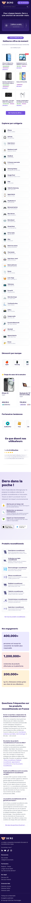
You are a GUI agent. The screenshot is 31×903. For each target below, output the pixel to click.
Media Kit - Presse (6, 866)
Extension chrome (6, 886)
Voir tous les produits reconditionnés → (15, 616)
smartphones (22, 732)
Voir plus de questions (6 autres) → (15, 825)
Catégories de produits (7, 859)
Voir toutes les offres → (15, 113)
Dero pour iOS (4, 877)
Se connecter (24, 2)
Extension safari (5, 890)
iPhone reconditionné (10, 760)
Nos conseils (4, 857)
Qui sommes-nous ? (6, 847)
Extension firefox (5, 888)
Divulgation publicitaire (7, 898)
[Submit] (27, 6)
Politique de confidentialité (8, 895)
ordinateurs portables (9, 734)
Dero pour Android (6, 879)
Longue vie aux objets (7, 868)
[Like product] (13, 380)
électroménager (21, 734)
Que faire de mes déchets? (8, 870)
